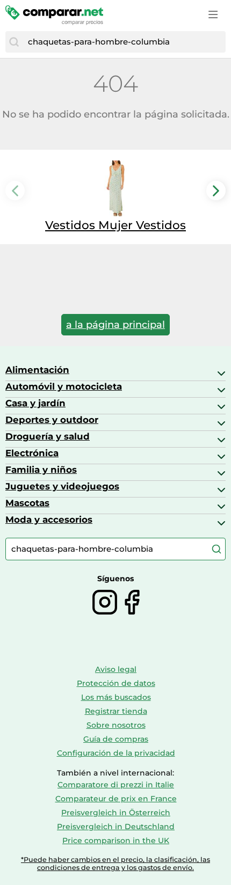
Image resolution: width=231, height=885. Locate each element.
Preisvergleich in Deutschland (116, 826)
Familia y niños (41, 469)
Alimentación (37, 369)
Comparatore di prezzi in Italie (115, 784)
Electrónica (32, 453)
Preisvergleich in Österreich (115, 812)
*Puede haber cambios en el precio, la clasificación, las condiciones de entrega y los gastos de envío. (115, 863)
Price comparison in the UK (115, 840)
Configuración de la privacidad (116, 753)
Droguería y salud (47, 436)
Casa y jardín (35, 403)
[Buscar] (14, 42)
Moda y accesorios (48, 519)
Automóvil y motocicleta (63, 386)
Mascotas (27, 503)
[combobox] (124, 42)
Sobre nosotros (116, 725)
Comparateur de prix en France (116, 798)
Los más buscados (116, 697)
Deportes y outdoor (51, 419)
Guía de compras (115, 739)
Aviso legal (115, 669)
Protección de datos (116, 683)
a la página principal (115, 325)
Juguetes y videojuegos (62, 486)
